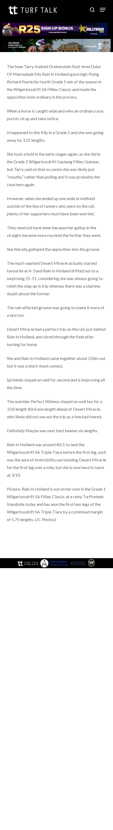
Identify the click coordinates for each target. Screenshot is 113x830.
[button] (103, 9)
